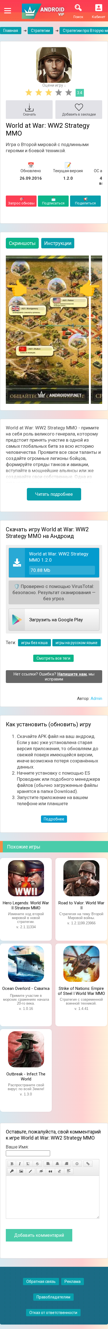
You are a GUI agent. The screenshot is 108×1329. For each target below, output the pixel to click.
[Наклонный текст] (20, 1164)
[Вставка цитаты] (50, 1171)
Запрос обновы (21, 201)
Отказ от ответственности (53, 1312)
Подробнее (54, 819)
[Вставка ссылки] (87, 1164)
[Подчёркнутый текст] (28, 1164)
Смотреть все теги (53, 658)
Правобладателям (53, 1297)
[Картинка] (21, 1171)
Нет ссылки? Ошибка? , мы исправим (54, 677)
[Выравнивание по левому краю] (48, 1164)
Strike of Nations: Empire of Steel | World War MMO (81, 990)
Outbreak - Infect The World (25, 1076)
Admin (96, 698)
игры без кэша (34, 642)
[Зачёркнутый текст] (37, 1164)
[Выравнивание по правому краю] (66, 1164)
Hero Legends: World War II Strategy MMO (26, 904)
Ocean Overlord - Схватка (26, 988)
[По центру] (57, 1164)
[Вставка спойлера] (68, 1171)
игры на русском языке (76, 642)
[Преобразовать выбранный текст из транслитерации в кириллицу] (59, 1171)
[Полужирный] (11, 1164)
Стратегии (40, 30)
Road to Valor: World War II (81, 904)
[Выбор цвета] (30, 1171)
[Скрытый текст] (41, 1171)
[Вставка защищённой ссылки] (12, 1171)
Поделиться (85, 201)
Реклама (73, 1281)
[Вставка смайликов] (77, 1164)
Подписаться (53, 201)
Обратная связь (41, 1281)
